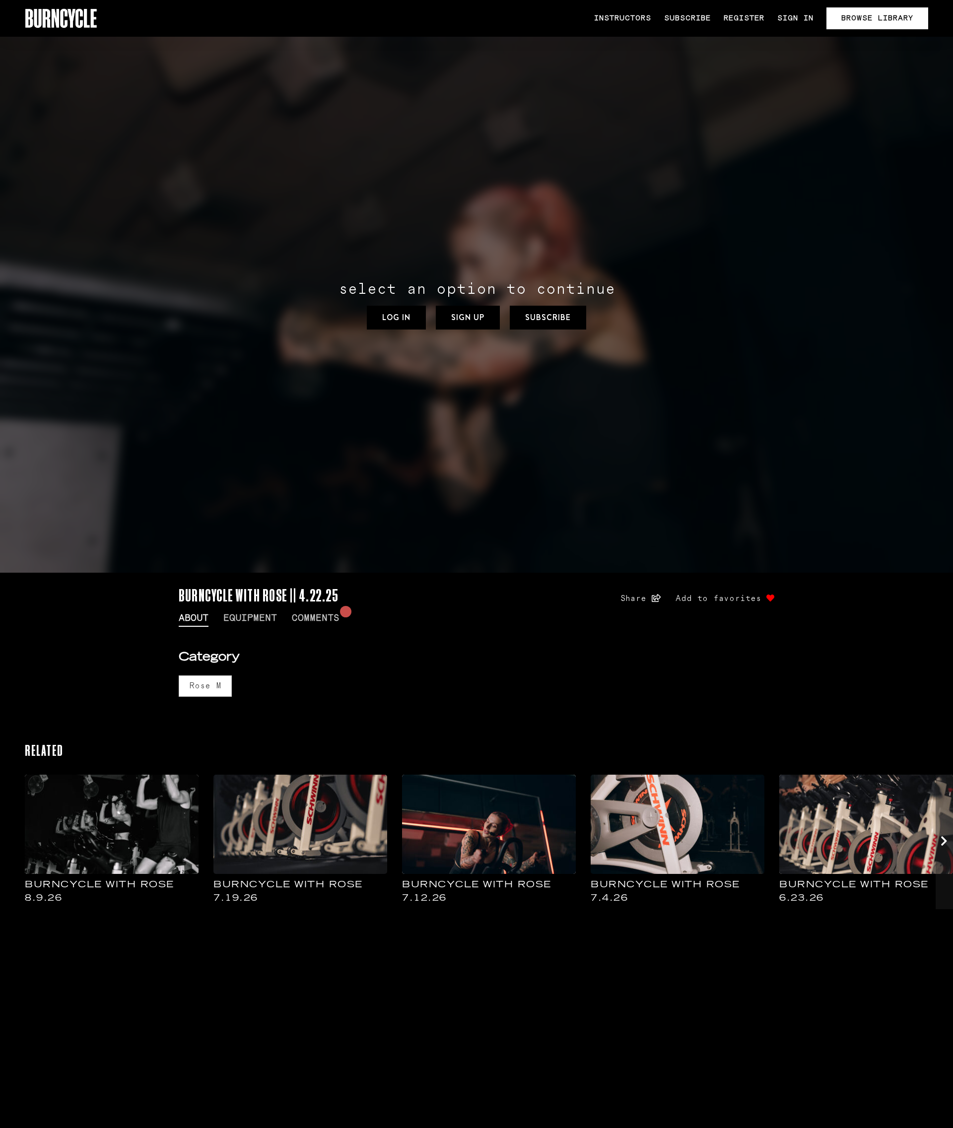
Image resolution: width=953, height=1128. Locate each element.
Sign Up (467, 317)
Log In (396, 317)
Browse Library (877, 18)
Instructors (622, 18)
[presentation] (944, 842)
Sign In (795, 18)
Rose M (205, 686)
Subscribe (687, 18)
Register (744, 18)
